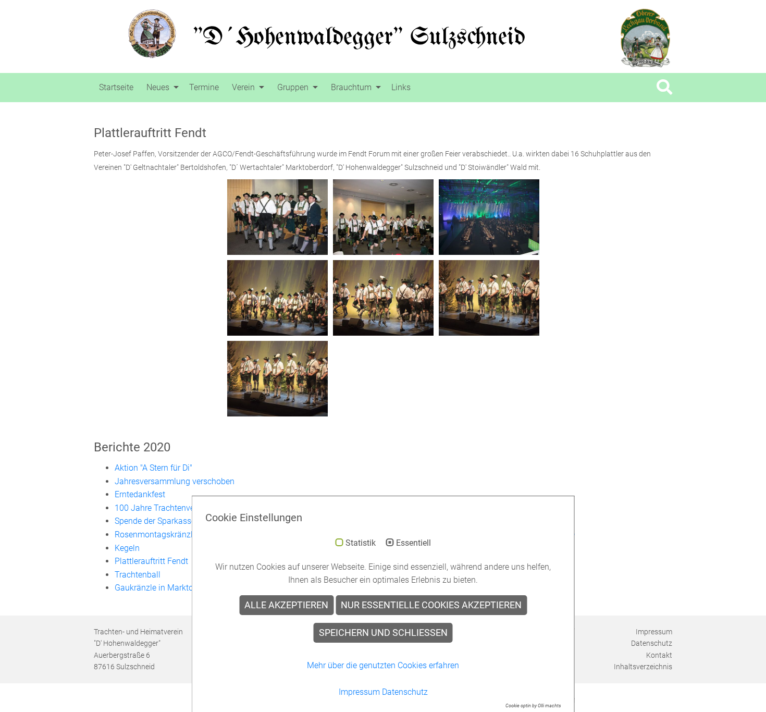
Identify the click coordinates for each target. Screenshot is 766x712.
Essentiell (413, 543)
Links (401, 87)
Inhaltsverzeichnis (643, 666)
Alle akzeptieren (286, 605)
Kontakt (659, 655)
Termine (204, 87)
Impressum (654, 632)
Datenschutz (651, 643)
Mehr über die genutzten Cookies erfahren (383, 665)
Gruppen (292, 87)
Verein (243, 87)
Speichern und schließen (383, 633)
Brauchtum (351, 87)
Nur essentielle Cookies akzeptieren (431, 605)
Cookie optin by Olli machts (533, 705)
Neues (157, 87)
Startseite (116, 87)
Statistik (360, 543)
